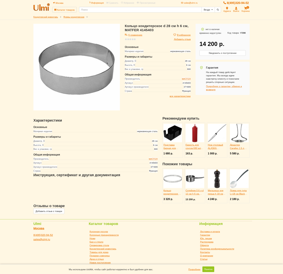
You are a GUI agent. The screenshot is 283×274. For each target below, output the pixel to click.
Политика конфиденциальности (217, 248)
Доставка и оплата (210, 231)
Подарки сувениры (100, 255)
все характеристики (180, 96)
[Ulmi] (41, 7)
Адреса (227, 10)
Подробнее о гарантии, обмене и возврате (224, 87)
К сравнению (135, 34)
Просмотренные (147, 2)
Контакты (205, 252)
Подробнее (194, 269)
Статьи (204, 259)
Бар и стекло (96, 241)
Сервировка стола (99, 245)
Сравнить (113, 2)
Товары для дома (99, 252)
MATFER (186, 78)
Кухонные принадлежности (104, 234)
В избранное (184, 34)
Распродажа (206, 241)
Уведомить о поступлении (222, 53)
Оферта (204, 245)
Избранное (128, 2)
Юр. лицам (206, 238)
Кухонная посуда (99, 231)
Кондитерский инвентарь (103, 248)
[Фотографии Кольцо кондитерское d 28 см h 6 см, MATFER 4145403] (76, 67)
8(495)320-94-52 (238, 3)
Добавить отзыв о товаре (49, 211)
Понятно (208, 269)
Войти (236, 10)
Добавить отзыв (182, 39)
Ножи (92, 238)
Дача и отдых (97, 259)
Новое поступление (100, 262)
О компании (206, 255)
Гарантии (205, 234)
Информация (97, 2)
